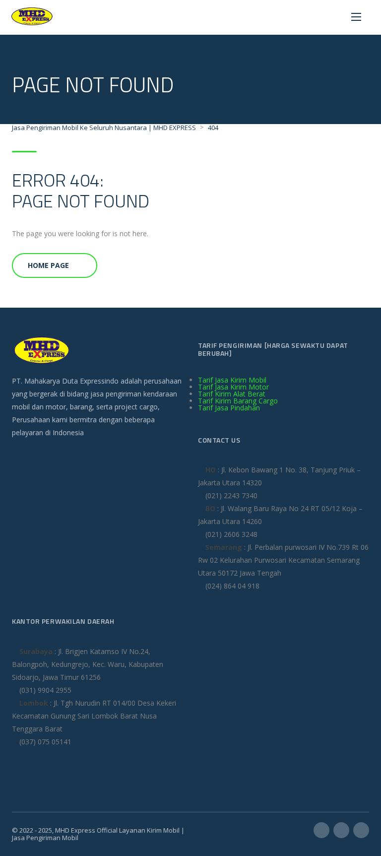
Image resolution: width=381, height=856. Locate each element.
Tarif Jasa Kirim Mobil (232, 380)
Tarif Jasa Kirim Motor (233, 387)
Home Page (48, 265)
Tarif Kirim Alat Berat (231, 393)
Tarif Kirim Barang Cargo (238, 400)
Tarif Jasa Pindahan (229, 407)
